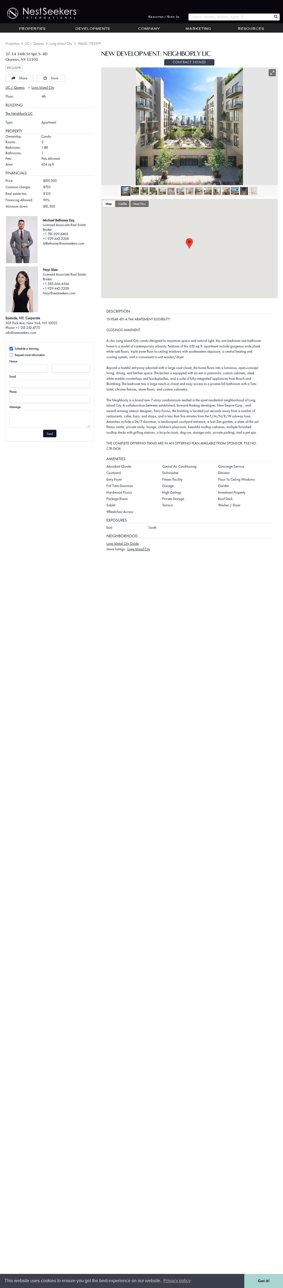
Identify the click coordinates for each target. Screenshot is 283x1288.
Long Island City (60, 43)
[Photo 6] (171, 191)
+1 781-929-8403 (55, 234)
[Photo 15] (253, 191)
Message (14, 407)
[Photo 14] (244, 191)
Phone (13, 392)
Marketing (198, 29)
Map (109, 204)
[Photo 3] (144, 191)
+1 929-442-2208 (56, 238)
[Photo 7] (180, 191)
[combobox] (230, 17)
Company (149, 29)
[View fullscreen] (272, 72)
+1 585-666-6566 (56, 283)
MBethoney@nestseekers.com (63, 243)
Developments (92, 29)
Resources (251, 29)
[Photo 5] (162, 191)
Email (12, 376)
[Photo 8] (189, 191)
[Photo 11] (217, 191)
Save (54, 78)
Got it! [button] (264, 1281)
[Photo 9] (199, 191)
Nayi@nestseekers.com (59, 293)
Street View (139, 204)
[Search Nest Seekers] (276, 17)
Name (13, 361)
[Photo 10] (208, 191)
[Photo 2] (135, 191)
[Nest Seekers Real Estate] (38, 13)
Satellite (122, 204)
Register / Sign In (163, 17)
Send (50, 434)
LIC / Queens (34, 43)
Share (23, 78)
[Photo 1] (126, 191)
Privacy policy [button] (177, 1280)
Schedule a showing (27, 348)
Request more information (30, 355)
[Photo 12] (226, 191)
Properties (32, 29)
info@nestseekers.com (21, 332)
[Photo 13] (235, 191)
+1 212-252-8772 (28, 327)
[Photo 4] (153, 191)
